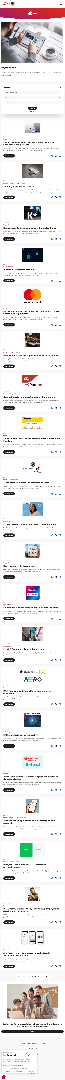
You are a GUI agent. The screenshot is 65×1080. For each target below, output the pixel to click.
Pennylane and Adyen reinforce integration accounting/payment (24, 866)
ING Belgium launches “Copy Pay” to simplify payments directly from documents (31, 910)
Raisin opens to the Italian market (20, 566)
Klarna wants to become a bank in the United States (29, 228)
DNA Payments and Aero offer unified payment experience (27, 692)
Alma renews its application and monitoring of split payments (29, 821)
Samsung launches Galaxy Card (19, 186)
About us (31, 1049)
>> (46, 977)
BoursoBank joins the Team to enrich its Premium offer (30, 607)
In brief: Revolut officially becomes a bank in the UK (29, 524)
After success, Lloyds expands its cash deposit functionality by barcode (26, 954)
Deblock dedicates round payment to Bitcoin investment (31, 355)
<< (18, 977)
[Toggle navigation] (60, 3)
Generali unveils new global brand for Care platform (29, 397)
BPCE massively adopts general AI (20, 735)
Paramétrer (19, 1071)
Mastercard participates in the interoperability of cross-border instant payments (31, 312)
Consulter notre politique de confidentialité (13, 1065)
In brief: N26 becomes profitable (19, 269)
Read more (9, 156)
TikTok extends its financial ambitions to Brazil (26, 482)
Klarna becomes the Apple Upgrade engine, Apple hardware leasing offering (28, 143)
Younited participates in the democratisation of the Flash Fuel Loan (32, 439)
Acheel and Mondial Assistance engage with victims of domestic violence (30, 777)
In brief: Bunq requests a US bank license (24, 649)
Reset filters (32, 111)
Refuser (8, 1071)
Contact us (32, 1032)
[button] (4, 1077)
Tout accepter (31, 1071)
